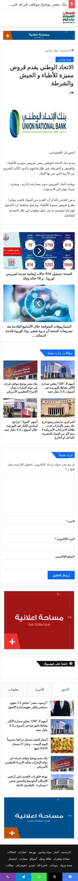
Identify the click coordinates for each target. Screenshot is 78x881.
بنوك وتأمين (51, 50)
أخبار (56, 852)
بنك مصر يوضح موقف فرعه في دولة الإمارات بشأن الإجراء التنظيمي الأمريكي (20, 387)
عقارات (22, 852)
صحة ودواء (66, 865)
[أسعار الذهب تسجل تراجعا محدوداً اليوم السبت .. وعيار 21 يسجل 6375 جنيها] (62, 745)
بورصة (32, 852)
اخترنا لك (42, 865)
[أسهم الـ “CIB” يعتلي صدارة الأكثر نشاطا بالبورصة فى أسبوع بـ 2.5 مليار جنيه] (58, 370)
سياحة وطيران (61, 858)
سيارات (23, 858)
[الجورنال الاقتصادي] (68, 17)
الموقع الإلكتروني (65, 556)
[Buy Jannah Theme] (39, 35)
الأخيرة (39, 689)
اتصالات (11, 852)
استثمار (12, 858)
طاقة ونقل (45, 858)
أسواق (33, 858)
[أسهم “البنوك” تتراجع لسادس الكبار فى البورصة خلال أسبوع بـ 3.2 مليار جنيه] (20, 407)
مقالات (10, 865)
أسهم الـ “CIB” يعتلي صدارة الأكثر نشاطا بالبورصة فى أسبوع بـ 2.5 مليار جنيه (58, 387)
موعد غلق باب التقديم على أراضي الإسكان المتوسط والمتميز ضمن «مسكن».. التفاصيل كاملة (27, 781)
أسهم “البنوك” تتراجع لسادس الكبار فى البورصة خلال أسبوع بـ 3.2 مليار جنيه (20, 425)
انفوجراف (21, 865)
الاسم (70, 521)
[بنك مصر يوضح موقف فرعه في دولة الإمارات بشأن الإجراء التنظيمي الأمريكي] (20, 370)
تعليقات (14, 689)
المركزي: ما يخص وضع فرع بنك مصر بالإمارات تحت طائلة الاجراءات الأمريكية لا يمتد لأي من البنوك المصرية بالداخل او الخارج (58, 429)
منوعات (53, 865)
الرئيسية (66, 50)
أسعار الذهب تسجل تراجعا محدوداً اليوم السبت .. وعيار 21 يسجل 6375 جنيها (27, 744)
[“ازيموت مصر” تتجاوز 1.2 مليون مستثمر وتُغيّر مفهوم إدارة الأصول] (62, 708)
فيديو (32, 865)
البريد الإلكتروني (64, 538)
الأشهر (65, 689)
